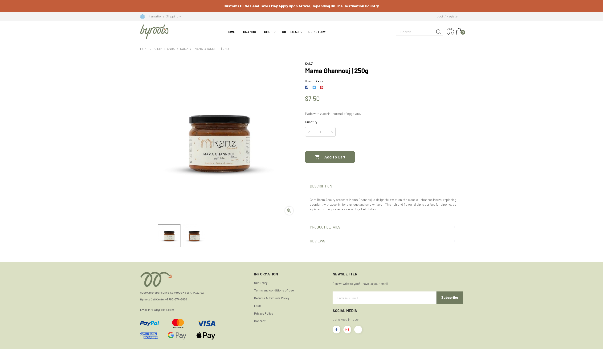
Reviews (317, 241)
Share (307, 87)
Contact (260, 321)
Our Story (260, 283)
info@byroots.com (161, 310)
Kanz (319, 81)
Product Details (325, 227)
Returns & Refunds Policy (271, 298)
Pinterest (321, 87)
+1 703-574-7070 (176, 299)
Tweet (314, 87)
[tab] (384, 186)
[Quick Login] (450, 32)
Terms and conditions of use (274, 290)
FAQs (257, 305)
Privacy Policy (263, 313)
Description (321, 186)
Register (453, 16)
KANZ (309, 64)
